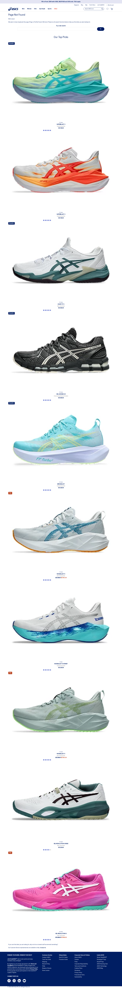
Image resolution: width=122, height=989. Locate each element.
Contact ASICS (46, 957)
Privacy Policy (34, 969)
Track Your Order (46, 959)
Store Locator (45, 970)
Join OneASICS (100, 5)
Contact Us (43, 947)
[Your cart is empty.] (112, 9)
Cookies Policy (78, 968)
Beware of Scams (46, 968)
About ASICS (78, 957)
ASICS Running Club (102, 964)
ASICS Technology (102, 966)
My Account (111, 5)
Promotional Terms (79, 974)
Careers (77, 959)
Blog (82, 5)
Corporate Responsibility (81, 964)
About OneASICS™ (102, 957)
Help (86, 5)
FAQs (43, 966)
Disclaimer (77, 970)
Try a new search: (61, 25)
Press (76, 961)
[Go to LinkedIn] (19, 981)
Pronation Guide (63, 959)
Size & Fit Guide (63, 957)
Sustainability (78, 977)
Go (100, 29)
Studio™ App (100, 961)
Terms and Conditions (80, 966)
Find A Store (92, 5)
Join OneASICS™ (12, 959)
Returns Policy (46, 964)
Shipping (44, 961)
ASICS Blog (100, 968)
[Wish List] (107, 9)
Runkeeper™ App (101, 959)
